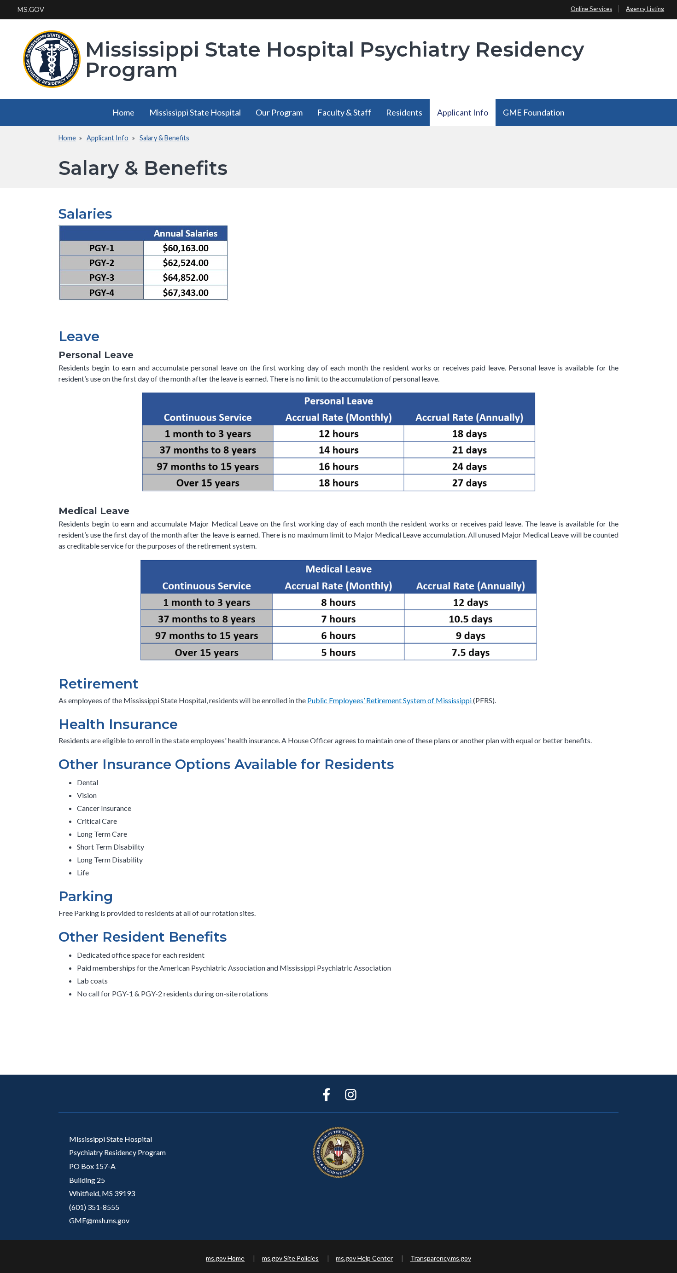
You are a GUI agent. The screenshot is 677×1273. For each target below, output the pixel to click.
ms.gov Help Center (364, 1258)
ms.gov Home (225, 1258)
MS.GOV (30, 10)
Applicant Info (462, 112)
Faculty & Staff (344, 112)
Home (123, 112)
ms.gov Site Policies (290, 1258)
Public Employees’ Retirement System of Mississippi (390, 700)
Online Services (591, 8)
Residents (404, 112)
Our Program (279, 112)
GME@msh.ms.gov (99, 1220)
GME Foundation (534, 112)
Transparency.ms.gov (440, 1258)
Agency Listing (645, 8)
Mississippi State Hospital (195, 112)
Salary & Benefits (164, 138)
